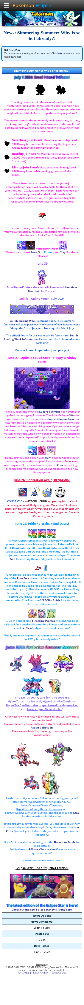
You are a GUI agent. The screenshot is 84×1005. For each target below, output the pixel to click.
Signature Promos (43, 621)
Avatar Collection (42, 727)
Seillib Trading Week (23, 321)
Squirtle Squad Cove (61, 419)
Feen (34, 252)
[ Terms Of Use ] (58, 972)
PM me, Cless (37, 849)
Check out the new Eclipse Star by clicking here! (42, 909)
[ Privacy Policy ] (40, 972)
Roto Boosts (24, 578)
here (60, 53)
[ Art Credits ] (24, 972)
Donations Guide (65, 842)
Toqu (63, 252)
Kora (53, 849)
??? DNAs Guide (50, 600)
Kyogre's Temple (49, 411)
